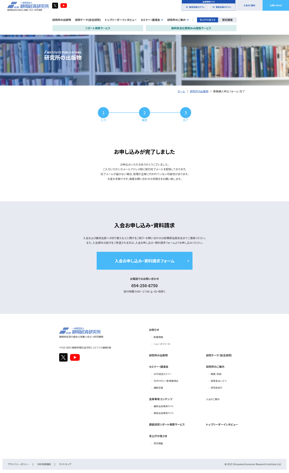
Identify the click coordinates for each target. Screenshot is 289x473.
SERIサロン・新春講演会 (166, 380)
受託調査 (227, 20)
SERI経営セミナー (163, 374)
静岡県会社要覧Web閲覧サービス (191, 28)
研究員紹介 (216, 387)
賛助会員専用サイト (164, 413)
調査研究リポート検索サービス (167, 424)
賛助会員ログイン (223, 7)
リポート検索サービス (97, 28)
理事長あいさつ (218, 380)
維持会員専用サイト (164, 406)
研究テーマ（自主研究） (219, 355)
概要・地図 (216, 374)
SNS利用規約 (44, 464)
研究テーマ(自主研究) (88, 20)
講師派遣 (158, 387)
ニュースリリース (162, 344)
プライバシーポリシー (18, 464)
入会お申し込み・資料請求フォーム (144, 261)
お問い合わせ (276, 5)
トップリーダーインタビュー (121, 20)
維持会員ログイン (197, 7)
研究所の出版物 (61, 20)
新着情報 (158, 337)
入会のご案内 (249, 5)
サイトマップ (65, 464)
